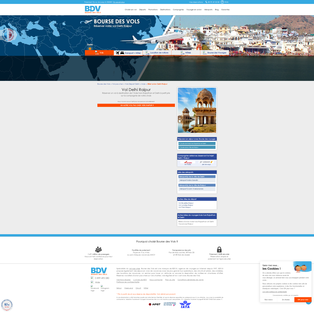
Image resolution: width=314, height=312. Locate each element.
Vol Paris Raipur (184, 207)
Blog (217, 9)
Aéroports (208, 9)
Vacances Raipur (185, 224)
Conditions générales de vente (190, 279)
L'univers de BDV (140, 279)
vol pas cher (134, 268)
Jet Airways (206, 164)
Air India (187, 164)
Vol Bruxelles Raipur (185, 203)
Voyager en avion (194, 9)
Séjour (119, 288)
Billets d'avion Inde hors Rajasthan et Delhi (196, 221)
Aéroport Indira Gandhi (189, 180)
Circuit (138, 288)
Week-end (128, 288)
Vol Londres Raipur (185, 205)
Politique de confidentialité (128, 282)
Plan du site (170, 279)
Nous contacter (156, 279)
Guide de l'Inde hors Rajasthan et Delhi (193, 143)
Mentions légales (124, 279)
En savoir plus (118, 2)
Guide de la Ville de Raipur (189, 147)
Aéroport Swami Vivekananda (191, 189)
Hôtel (146, 288)
